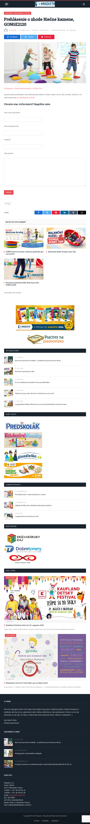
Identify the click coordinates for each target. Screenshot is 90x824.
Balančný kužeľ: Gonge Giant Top (62, 252)
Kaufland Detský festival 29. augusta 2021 (25, 625)
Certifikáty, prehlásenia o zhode (17, 13)
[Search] (83, 4)
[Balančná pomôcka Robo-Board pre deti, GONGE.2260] (23, 269)
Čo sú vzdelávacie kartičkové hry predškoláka (32, 382)
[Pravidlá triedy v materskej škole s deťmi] (8, 494)
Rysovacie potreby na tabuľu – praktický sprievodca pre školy (38, 360)
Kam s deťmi (10, 578)
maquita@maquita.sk (17, 795)
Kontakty (45, 821)
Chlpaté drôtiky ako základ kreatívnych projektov (33, 505)
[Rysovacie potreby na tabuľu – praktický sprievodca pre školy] (8, 360)
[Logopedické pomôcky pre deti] (8, 516)
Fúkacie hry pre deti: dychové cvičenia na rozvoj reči (34, 393)
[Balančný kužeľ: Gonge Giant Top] (66, 238)
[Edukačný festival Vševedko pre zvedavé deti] (45, 656)
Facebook (54, 821)
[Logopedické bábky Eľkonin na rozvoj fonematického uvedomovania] (8, 404)
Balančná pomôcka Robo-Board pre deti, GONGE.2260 (22, 284)
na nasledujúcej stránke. (26, 97)
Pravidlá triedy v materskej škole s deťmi (30, 494)
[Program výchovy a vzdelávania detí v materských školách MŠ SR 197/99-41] (8, 764)
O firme (36, 821)
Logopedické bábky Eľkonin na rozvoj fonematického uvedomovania (40, 404)
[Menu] (6, 4)
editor (13, 30)
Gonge (7, 203)
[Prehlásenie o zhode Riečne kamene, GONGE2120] (45, 62)
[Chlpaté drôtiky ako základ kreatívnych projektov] (8, 505)
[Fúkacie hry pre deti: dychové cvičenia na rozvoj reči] (8, 393)
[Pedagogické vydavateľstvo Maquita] (8, 753)
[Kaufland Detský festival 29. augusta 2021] (45, 598)
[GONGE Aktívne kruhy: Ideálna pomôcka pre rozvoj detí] (23, 238)
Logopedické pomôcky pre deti (26, 516)
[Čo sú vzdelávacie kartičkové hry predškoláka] (8, 382)
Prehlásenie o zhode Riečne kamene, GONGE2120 (23, 88)
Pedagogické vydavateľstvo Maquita (28, 753)
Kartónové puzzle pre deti (24, 371)
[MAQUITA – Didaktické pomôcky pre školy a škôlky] (45, 4)
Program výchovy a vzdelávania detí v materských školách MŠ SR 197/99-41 (43, 764)
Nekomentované (59, 30)
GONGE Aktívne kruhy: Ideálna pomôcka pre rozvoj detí (24, 253)
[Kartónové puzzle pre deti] (8, 371)
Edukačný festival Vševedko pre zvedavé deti (27, 683)
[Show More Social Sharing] (57, 37)
